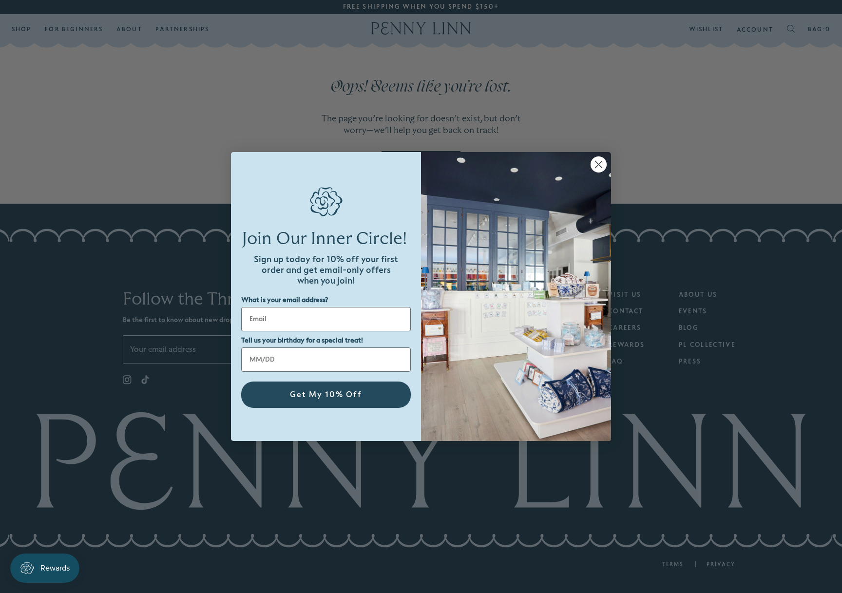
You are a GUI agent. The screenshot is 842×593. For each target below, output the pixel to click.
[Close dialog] (598, 164)
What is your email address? (284, 300)
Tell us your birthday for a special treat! (302, 340)
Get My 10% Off (326, 395)
